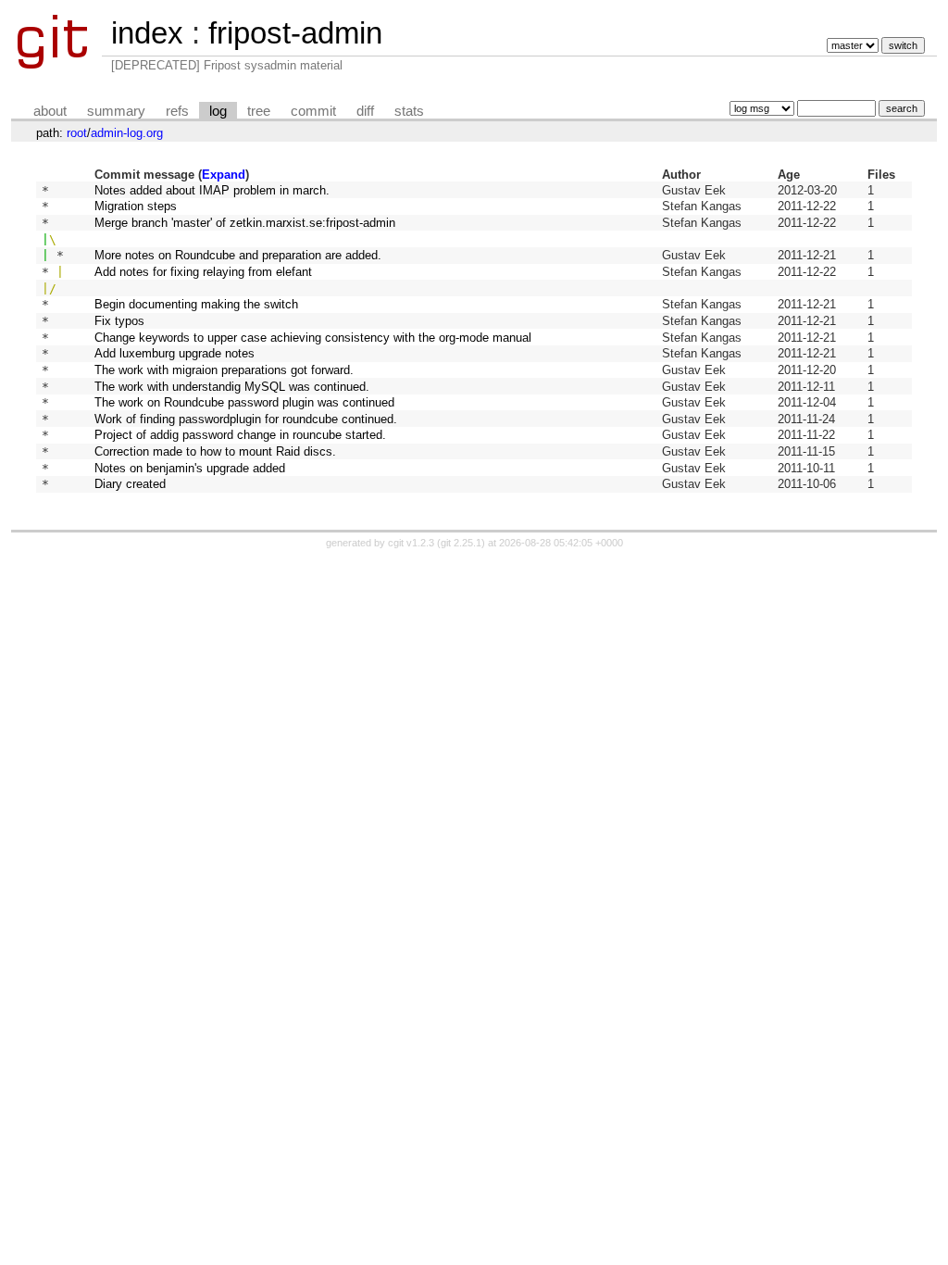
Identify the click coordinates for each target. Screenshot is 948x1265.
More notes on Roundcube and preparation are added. (237, 255)
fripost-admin (295, 33)
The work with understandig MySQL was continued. (231, 387)
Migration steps (135, 206)
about (50, 111)
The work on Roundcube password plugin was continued (244, 402)
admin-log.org (127, 133)
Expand (223, 175)
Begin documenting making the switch (196, 304)
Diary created (130, 484)
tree (258, 111)
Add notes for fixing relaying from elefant (203, 272)
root (77, 133)
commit (313, 111)
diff (365, 111)
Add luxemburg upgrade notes (174, 353)
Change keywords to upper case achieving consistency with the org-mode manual (312, 337)
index (147, 33)
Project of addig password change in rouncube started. (240, 435)
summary (116, 111)
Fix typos (119, 321)
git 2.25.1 (461, 542)
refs (177, 111)
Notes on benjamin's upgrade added (189, 468)
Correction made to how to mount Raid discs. (215, 451)
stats (409, 111)
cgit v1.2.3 (411, 542)
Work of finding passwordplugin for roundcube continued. (245, 419)
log (218, 111)
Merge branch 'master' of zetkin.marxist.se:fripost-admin (244, 223)
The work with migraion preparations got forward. (224, 370)
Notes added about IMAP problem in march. (212, 190)
